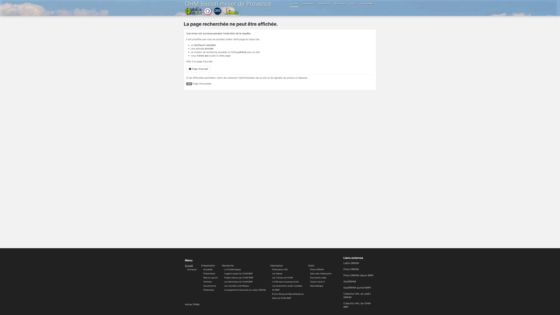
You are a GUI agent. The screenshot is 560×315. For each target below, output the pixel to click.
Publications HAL (280, 269)
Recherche (324, 3)
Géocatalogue (316, 286)
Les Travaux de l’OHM (282, 277)
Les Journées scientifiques (236, 286)
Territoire (207, 281)
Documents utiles (318, 277)
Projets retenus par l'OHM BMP (238, 277)
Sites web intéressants (320, 273)
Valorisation (340, 3)
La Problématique (232, 269)
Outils (353, 3)
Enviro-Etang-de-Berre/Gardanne (288, 294)
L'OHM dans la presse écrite (285, 281)
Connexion (192, 269)
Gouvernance (209, 286)
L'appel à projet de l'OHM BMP (238, 273)
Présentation (308, 3)
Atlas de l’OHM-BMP (281, 298)
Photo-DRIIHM (317, 269)
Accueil (294, 3)
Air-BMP (276, 290)
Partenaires (208, 290)
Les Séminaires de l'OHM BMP (238, 281)
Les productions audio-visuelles (287, 286)
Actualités (208, 269)
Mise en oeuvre (210, 277)
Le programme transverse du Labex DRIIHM (245, 290)
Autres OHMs (366, 3)
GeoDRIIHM (349, 281)
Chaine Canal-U (317, 281)
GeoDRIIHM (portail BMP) (357, 287)
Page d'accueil (199, 68)
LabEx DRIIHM (351, 263)
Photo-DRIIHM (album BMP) (358, 275)
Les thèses (277, 273)
